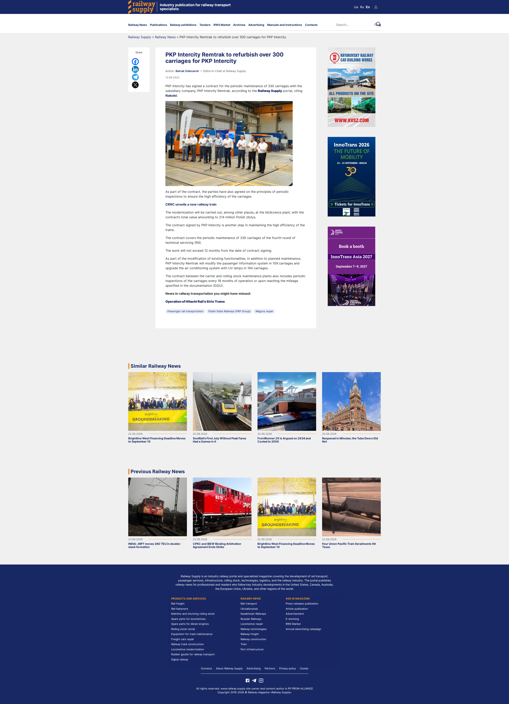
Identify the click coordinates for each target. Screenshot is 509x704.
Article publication (297, 608)
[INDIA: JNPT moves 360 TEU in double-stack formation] (157, 507)
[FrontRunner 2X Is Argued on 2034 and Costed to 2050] (286, 401)
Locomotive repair (252, 623)
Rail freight (178, 603)
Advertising (256, 24)
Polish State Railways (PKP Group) (229, 311)
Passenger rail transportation (185, 311)
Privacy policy (287, 668)
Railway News (137, 24)
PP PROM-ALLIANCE (300, 688)
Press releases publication (302, 603)
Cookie (304, 668)
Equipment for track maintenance (192, 634)
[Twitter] (135, 84)
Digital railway (179, 659)
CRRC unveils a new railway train (191, 204)
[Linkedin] (135, 69)
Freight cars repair (182, 639)
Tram (244, 644)
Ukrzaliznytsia (249, 608)
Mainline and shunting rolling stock (193, 613)
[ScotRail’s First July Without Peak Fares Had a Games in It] (222, 401)
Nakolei (171, 96)
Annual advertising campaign (303, 629)
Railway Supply (139, 37)
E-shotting (292, 618)
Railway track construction (187, 644)
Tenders (205, 24)
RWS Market (222, 24)
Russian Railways (251, 618)
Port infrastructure (252, 649)
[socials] (247, 680)
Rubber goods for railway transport (193, 654)
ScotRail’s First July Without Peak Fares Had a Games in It (219, 440)
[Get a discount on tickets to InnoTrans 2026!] (351, 176)
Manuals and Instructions (284, 24)
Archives (239, 24)
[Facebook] (135, 61)
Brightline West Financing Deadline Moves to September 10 (157, 440)
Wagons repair (264, 311)
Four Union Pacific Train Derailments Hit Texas (349, 545)
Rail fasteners (179, 608)
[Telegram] (135, 77)
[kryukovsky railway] (351, 87)
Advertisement (295, 613)
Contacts (311, 24)
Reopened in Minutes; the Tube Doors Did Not (350, 440)
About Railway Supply (229, 668)
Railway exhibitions (183, 24)
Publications (158, 24)
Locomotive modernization (187, 649)
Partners (270, 668)
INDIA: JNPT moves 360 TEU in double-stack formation (154, 545)
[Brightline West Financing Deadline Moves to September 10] (157, 401)
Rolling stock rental (183, 629)
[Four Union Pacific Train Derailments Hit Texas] (351, 507)
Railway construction (253, 639)
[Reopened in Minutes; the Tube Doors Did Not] (351, 401)
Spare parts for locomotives (188, 618)
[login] (376, 7)
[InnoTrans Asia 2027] (351, 266)
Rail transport (249, 603)
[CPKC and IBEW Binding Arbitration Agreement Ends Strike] (222, 507)
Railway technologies (254, 629)
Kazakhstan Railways (253, 613)
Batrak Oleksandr (188, 71)
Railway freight (250, 634)
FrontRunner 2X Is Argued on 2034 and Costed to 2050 (284, 440)
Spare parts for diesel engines (190, 623)
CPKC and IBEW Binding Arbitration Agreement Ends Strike (217, 545)
